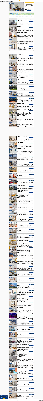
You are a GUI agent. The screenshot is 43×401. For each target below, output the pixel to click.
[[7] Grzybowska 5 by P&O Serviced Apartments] (13, 63)
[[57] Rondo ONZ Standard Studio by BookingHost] (13, 377)
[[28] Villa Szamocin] (13, 200)
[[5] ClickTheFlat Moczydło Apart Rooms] (13, 47)
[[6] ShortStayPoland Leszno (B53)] (13, 57)
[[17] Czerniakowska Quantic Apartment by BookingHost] (13, 124)
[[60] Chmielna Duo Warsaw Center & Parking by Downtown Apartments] (13, 396)
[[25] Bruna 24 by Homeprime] (13, 182)
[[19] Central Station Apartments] (13, 145)
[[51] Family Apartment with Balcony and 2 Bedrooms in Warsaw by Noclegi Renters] (13, 341)
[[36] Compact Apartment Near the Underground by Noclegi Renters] (13, 249)
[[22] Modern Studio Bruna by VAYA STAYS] (13, 163)
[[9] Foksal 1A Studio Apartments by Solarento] (13, 75)
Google (7, 395)
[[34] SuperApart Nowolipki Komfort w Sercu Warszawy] (13, 237)
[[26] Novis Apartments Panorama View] (13, 188)
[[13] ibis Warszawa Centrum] (13, 100)
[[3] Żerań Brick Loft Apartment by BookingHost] (13, 35)
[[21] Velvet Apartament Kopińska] (13, 157)
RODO (2, 397)
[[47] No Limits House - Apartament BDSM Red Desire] (13, 316)
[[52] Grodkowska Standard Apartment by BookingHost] (13, 347)
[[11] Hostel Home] (13, 87)
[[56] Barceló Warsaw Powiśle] (13, 371)
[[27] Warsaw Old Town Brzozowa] (13, 194)
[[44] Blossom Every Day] (13, 298)
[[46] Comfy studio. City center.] (13, 310)
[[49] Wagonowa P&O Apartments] (13, 328)
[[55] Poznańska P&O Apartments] (13, 365)
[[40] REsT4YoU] (13, 273)
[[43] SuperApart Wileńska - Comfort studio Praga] (13, 292)
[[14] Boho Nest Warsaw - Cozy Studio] (13, 106)
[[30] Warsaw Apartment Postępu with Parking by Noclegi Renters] (13, 212)
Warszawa (10, 45)
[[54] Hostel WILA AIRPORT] (13, 359)
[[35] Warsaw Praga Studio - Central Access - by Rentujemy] (13, 243)
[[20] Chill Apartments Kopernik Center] (13, 151)
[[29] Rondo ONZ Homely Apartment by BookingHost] (13, 206)
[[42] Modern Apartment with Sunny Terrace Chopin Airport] (13, 286)
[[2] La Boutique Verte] (13, 29)
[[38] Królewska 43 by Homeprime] (13, 261)
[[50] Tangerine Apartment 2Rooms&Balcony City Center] (13, 334)
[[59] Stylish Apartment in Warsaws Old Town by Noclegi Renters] (13, 390)
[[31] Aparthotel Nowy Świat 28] (13, 218)
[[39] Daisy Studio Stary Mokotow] (13, 267)
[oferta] (12, 257)
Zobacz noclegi (31, 21)
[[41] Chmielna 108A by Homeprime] (13, 279)
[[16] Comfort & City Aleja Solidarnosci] (13, 118)
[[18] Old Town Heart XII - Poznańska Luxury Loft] (13, 139)
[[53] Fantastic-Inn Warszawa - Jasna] (13, 353)
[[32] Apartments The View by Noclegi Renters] (13, 224)
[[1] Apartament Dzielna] (13, 23)
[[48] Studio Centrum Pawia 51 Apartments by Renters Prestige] (13, 322)
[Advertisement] (21, 131)
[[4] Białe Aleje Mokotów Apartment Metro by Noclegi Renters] (13, 41)
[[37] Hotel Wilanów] (13, 255)
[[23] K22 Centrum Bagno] (13, 169)
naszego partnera (23, 184)
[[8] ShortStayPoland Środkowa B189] (13, 69)
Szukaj (29, 10)
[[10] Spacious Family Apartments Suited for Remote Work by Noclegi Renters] (13, 81)
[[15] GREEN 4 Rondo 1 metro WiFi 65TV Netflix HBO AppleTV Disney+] (13, 112)
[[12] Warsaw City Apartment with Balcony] (13, 94)
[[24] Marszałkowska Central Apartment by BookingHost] (13, 175)
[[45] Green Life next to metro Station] (13, 304)
